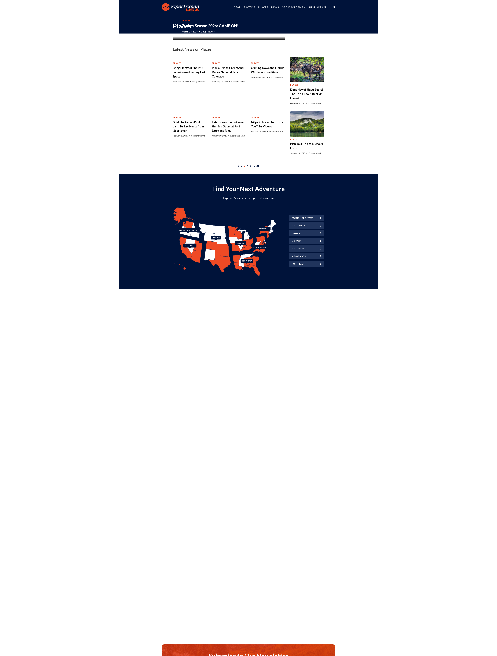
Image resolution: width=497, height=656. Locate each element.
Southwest (298, 225)
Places (263, 7)
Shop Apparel (318, 7)
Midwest (297, 241)
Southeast (298, 248)
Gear (237, 7)
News (275, 7)
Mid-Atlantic (299, 256)
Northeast (298, 264)
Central (296, 233)
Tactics (249, 7)
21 (257, 165)
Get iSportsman (294, 7)
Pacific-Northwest (302, 218)
